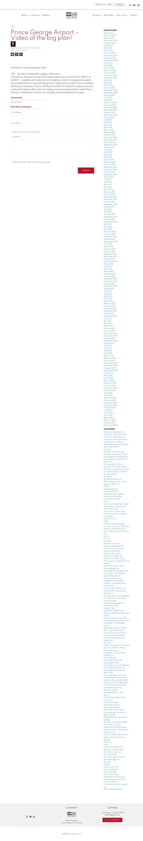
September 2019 (111, 115)
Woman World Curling (113, 789)
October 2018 (109, 142)
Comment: (16, 137)
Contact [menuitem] (134, 15)
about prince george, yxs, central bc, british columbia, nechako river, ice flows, (115, 439)
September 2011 (110, 316)
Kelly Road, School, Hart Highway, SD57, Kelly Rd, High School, (116, 613)
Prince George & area (113, 660)
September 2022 (111, 60)
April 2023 (108, 50)
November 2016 (110, 199)
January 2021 (109, 88)
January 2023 (110, 53)
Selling (96, 15)
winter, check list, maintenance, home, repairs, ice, (116, 784)
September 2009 (111, 370)
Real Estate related (112, 707)
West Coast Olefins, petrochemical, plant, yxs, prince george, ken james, (115, 777)
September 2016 (111, 204)
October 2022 (109, 58)
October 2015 (109, 219)
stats (106, 745)
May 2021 (108, 83)
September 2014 (111, 242)
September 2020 (111, 93)
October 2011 (109, 313)
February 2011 (109, 328)
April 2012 (108, 299)
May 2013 (108, 269)
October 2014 (109, 239)
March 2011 (108, 326)
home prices (109, 586)
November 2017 (110, 170)
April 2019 (108, 127)
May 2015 (108, 227)
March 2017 (108, 189)
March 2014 (108, 247)
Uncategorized (22, 50)
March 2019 (108, 130)
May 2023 (108, 48)
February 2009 (110, 383)
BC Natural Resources (113, 479)
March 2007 (109, 418)
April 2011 (107, 323)
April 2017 (108, 187)
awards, (107, 449)
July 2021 (107, 80)
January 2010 (109, 361)
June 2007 (108, 413)
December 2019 (110, 108)
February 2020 (110, 103)
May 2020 (108, 100)
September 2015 (111, 222)
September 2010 (111, 341)
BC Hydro (108, 476)
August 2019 (109, 117)
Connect (119, 5)
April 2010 (108, 353)
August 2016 (109, 207)
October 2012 (109, 284)
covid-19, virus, (110, 519)
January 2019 (109, 135)
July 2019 (107, 120)
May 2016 (108, 212)
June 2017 (108, 182)
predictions (108, 655)
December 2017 (110, 167)
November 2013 (110, 256)
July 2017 (107, 180)
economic (108, 541)
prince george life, (111, 663)
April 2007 (108, 415)
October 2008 (110, 390)
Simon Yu (107, 742)
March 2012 (108, 301)
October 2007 (110, 408)
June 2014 (108, 244)
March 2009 (109, 380)
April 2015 (108, 229)
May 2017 (108, 184)
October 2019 (109, 113)
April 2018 (108, 157)
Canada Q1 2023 (111, 491)
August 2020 (109, 95)
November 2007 (111, 405)
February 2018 (110, 162)
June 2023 (108, 46)
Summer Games (110, 754)
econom (107, 539)
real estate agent (111, 702)
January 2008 (110, 400)
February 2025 (110, 36)
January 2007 (110, 423)
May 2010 (108, 351)
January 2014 (109, 251)
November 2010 (110, 336)
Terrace (107, 762)
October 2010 (109, 338)
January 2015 (109, 234)
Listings (34, 15)
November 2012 (110, 281)
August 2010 (109, 343)
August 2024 (109, 38)
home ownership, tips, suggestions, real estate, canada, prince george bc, (115, 581)
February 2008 (110, 398)
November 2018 (110, 140)
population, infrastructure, (115, 653)
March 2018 (108, 160)
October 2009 (110, 368)
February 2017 (110, 192)
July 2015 (108, 224)
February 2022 (110, 70)
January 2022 (110, 73)
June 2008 (108, 395)
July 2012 (107, 291)
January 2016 (109, 214)
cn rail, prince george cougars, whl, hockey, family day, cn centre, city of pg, (117, 506)
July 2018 (107, 150)
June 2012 (108, 294)
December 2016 (110, 197)
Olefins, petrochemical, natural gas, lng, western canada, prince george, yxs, (117, 647)
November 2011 (110, 311)
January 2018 (109, 165)
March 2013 (108, 271)
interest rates (109, 608)
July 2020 (108, 98)
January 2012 (109, 306)
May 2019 (108, 125)
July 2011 (107, 318)
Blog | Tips (120, 15)
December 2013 (110, 254)
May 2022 (108, 65)
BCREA (106, 486)
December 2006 (111, 425)
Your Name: (17, 112)
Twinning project (111, 769)
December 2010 (110, 333)
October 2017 (109, 172)
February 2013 (110, 274)
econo (106, 536)
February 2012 (110, 304)
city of (106, 501)
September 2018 (110, 145)
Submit (85, 170)
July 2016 (107, 209)
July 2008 (108, 393)
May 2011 (107, 321)
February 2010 (110, 358)
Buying (45, 15)
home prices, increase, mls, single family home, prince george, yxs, (115, 590)
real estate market (111, 705)
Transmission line (111, 767)
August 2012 (109, 289)
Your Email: (17, 123)
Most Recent (109, 33)
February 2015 (110, 232)
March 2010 (109, 356)
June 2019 (108, 122)
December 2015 (110, 217)
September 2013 (111, 261)
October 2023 (109, 43)
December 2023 (110, 40)
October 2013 (109, 259)
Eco (105, 534)
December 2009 (111, 363)
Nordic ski (108, 643)
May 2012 (108, 296)
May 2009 (108, 376)
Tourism (107, 764)
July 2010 (108, 346)
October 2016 (109, 202)
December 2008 (111, 388)
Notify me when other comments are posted (31, 162)
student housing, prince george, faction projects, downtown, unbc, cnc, (114, 749)
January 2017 (109, 194)
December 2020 (111, 90)
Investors (107, 15)
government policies (112, 576)
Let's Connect (112, 820)
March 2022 (109, 68)
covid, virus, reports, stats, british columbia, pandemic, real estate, (116, 514)
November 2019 (110, 110)
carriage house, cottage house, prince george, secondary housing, (114, 496)
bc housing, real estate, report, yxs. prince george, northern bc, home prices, (117, 471)
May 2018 (108, 155)
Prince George (110, 658)
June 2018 (108, 152)
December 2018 (110, 137)
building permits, (111, 489)
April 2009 (108, 378)
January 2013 (109, 276)
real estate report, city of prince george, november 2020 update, (114, 712)
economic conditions (112, 543)
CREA (106, 521)
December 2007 (111, 403)
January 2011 (109, 331)
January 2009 (110, 385)
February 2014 (110, 249)
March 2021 (108, 85)
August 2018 (109, 147)
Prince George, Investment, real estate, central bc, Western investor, (115, 687)
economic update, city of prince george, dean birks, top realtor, (116, 561)
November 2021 (110, 75)
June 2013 (108, 266)
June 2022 (108, 63)
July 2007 (108, 410)
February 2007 (110, 420)
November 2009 (111, 366)
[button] (130, 5)
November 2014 (110, 237)
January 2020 (110, 105)
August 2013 (109, 264)
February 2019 (110, 132)
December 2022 (110, 55)
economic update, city (113, 556)
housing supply (110, 601)
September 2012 (111, 286)
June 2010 (108, 348)
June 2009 (108, 373)
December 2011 (110, 309)
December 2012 (110, 279)
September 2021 (111, 78)
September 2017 (110, 175)
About (23, 15)
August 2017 (109, 177)
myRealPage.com (76, 834)
